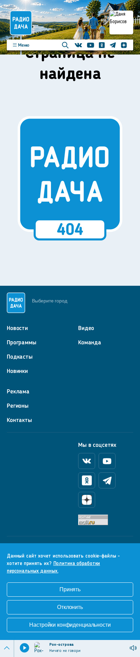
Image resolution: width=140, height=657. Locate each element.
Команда (89, 343)
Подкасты (20, 357)
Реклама (18, 392)
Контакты (19, 420)
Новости (17, 328)
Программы (21, 343)
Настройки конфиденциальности (69, 625)
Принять (70, 589)
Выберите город (49, 300)
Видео (86, 328)
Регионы (18, 406)
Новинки (17, 371)
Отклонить (70, 607)
